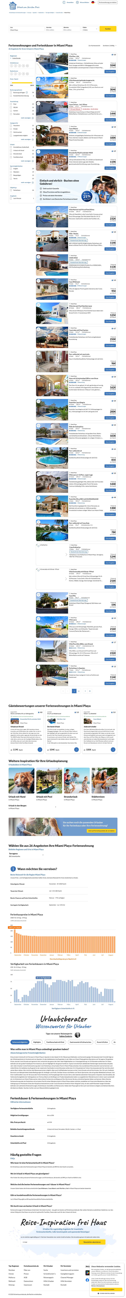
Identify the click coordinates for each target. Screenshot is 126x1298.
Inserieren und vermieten (70, 1270)
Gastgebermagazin (67, 1274)
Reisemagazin (48, 1277)
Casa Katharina (74, 547)
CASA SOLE (73, 258)
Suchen (108, 29)
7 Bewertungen (81, 60)
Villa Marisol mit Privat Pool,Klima (81, 210)
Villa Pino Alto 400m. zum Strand (81, 644)
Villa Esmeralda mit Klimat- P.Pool (81, 572)
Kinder (23, 129)
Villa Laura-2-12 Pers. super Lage (81, 475)
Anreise (48, 27)
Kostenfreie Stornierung (23, 96)
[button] (106, 1293)
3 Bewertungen (81, 406)
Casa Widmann (74, 282)
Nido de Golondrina (76, 427)
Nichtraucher (23, 132)
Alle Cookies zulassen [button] (107, 1289)
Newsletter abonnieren (92, 1242)
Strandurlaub (23, 154)
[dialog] (107, 1279)
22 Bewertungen (82, 132)
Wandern (23, 172)
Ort (11, 27)
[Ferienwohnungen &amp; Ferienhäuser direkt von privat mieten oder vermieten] (24, 7)
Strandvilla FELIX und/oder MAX (81, 153)
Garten (23, 110)
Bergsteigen (23, 175)
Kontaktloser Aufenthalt (23, 147)
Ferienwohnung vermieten (107, 2)
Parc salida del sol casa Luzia (79, 354)
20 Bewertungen (82, 286)
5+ (27, 66)
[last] (90, 691)
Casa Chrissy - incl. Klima (78, 104)
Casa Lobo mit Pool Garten (78, 330)
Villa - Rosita (73, 234)
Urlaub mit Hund (23, 150)
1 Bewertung (81, 382)
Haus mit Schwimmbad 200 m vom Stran (83, 378)
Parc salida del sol (75, 451)
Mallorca (12, 1277)
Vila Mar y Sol (74, 56)
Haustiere (23, 125)
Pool (23, 104)
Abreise (66, 27)
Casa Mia (72, 596)
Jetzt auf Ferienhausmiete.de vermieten (101, 831)
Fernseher (23, 114)
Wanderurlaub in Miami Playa (60, 1081)
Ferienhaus (23, 190)
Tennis (23, 178)
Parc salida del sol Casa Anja (79, 523)
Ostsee (11, 1274)
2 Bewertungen (81, 237)
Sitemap (12, 1285)
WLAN (23, 107)
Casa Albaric (73, 129)
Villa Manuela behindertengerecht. (82, 80)
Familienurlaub (23, 157)
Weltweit (12, 1281)
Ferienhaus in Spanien (77, 668)
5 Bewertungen (81, 334)
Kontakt (46, 1285)
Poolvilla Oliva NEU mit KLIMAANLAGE (83, 499)
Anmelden (70, 2)
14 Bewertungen (82, 156)
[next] (85, 691)
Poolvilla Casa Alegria (77, 402)
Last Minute (23, 198)
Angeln (23, 168)
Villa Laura (73, 620)
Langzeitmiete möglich (23, 135)
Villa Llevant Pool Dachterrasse (80, 306)
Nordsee (12, 1270)
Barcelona (92, 1059)
